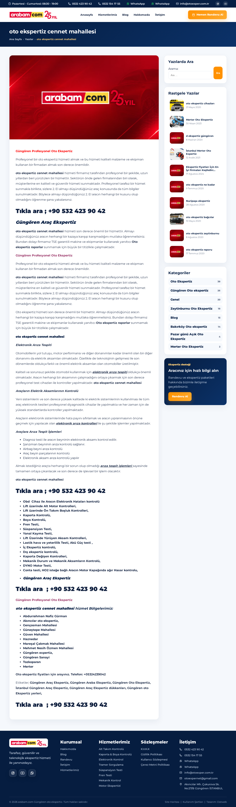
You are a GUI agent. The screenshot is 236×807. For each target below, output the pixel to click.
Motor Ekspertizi (110, 785)
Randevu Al (180, 396)
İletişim (160, 14)
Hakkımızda (142, 14)
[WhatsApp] (32, 773)
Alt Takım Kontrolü (111, 749)
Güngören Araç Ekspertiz (46, 578)
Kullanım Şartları (193, 801)
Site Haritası (172, 801)
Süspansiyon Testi (110, 770)
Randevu (66, 759)
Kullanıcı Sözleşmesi (154, 759)
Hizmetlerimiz (107, 14)
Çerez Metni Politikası (155, 764)
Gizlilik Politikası (151, 754)
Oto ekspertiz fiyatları (33, 674)
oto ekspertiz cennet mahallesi (40, 277)
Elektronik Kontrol (111, 759)
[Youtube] (225, 3)
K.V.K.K (145, 749)
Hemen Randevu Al (210, 14)
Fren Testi (105, 775)
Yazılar (29, 39)
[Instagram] (217, 3)
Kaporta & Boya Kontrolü (115, 754)
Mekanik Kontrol (110, 780)
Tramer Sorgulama (111, 764)
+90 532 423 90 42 (76, 211)
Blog (125, 14)
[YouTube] (22, 773)
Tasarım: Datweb (216, 801)
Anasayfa (86, 14)
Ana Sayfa (15, 39)
